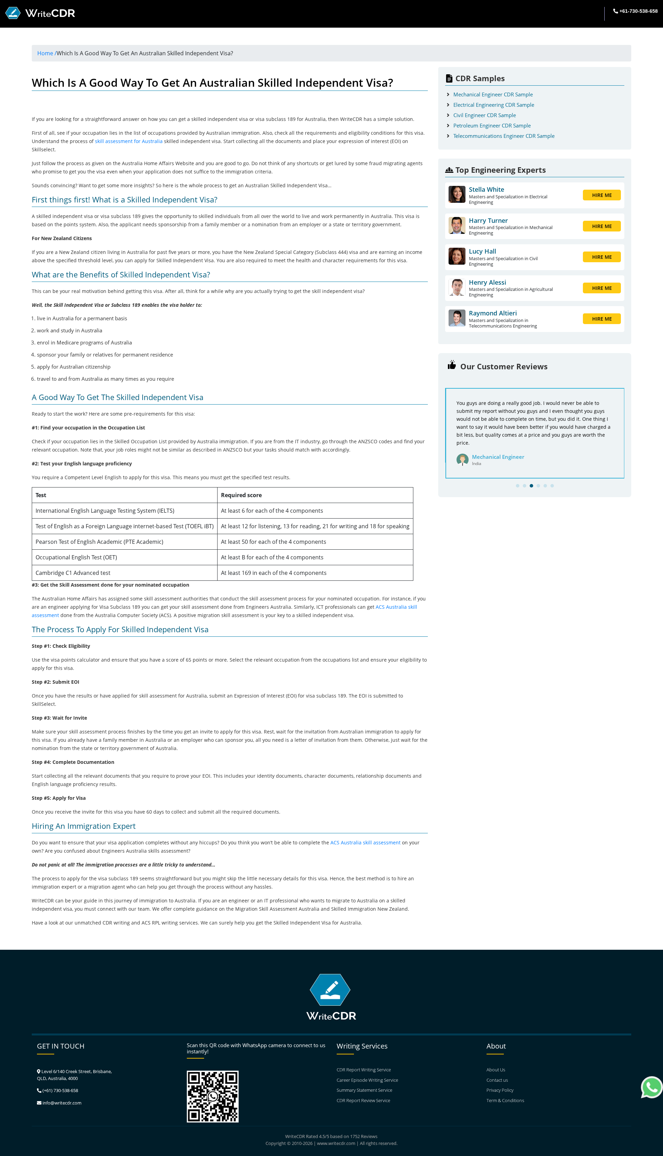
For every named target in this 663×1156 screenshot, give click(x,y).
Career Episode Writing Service (367, 1080)
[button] (517, 485)
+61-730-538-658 (638, 11)
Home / (47, 53)
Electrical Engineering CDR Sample (493, 104)
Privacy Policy (500, 1090)
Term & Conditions (505, 1100)
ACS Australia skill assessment (365, 842)
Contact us (497, 1080)
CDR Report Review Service (363, 1100)
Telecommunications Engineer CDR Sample (504, 135)
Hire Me (602, 195)
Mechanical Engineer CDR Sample (493, 94)
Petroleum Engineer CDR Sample (492, 125)
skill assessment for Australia (129, 141)
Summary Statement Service (364, 1090)
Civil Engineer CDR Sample (484, 115)
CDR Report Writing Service (364, 1070)
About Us (496, 1070)
